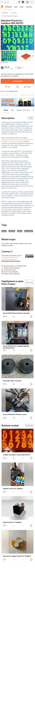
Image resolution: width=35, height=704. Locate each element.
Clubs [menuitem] (22, 7)
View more (29, 282)
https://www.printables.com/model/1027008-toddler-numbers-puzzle (17, 140)
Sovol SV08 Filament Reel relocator (16, 313)
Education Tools (13, 91)
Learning (14, 12)
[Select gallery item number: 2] (16, 410)
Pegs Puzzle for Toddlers (12, 522)
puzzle (4, 231)
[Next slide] (32, 56)
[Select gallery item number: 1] (14, 410)
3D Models (5, 12)
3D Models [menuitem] (8, 7)
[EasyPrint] (19, 2)
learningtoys (29, 231)
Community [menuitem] (29, 7)
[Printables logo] (2, 6)
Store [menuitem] (16, 7)
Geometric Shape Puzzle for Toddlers (17, 556)
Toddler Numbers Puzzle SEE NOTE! (16, 455)
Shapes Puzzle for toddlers (13, 488)
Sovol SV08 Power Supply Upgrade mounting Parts (16, 347)
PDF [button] (31, 118)
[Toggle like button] (4, 316)
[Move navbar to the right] (33, 7)
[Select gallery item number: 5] (20, 410)
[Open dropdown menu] (33, 20)
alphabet (12, 231)
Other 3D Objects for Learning (10, 16)
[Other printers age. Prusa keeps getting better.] (17, 102)
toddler (19, 231)
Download (18, 81)
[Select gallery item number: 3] (17, 410)
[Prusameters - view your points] (23, 2)
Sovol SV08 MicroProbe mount (14, 414)
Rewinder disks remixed (12, 381)
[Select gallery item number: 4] (19, 410)
